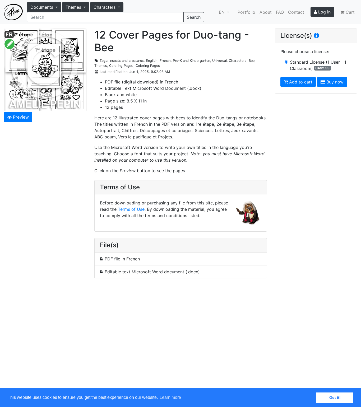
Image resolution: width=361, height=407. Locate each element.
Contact (296, 12)
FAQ (280, 12)
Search (194, 17)
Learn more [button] (170, 397)
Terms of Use (131, 209)
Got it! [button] (335, 397)
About (266, 12)
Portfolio (246, 12)
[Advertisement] (180, 336)
